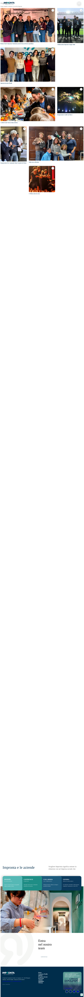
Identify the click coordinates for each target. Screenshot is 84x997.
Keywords (41, 978)
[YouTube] (77, 991)
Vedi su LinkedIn (68, 988)
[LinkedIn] (74, 991)
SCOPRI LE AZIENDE (42, 916)
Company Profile (43, 974)
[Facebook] (66, 991)
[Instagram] (70, 991)
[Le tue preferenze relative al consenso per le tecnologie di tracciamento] (81, 994)
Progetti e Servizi (42, 977)
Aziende (40, 980)
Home (40, 972)
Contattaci (44, 956)
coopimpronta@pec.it (16, 981)
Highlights (41, 981)
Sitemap (40, 982)
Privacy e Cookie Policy (6, 984)
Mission (40, 975)
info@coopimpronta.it (7, 981)
